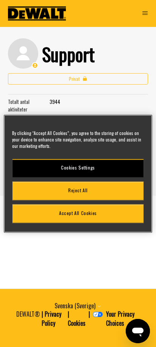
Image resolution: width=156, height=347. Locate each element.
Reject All (78, 190)
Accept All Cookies (78, 213)
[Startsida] (37, 13)
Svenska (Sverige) (76, 305)
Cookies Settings (78, 168)
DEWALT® (28, 314)
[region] (78, 173)
